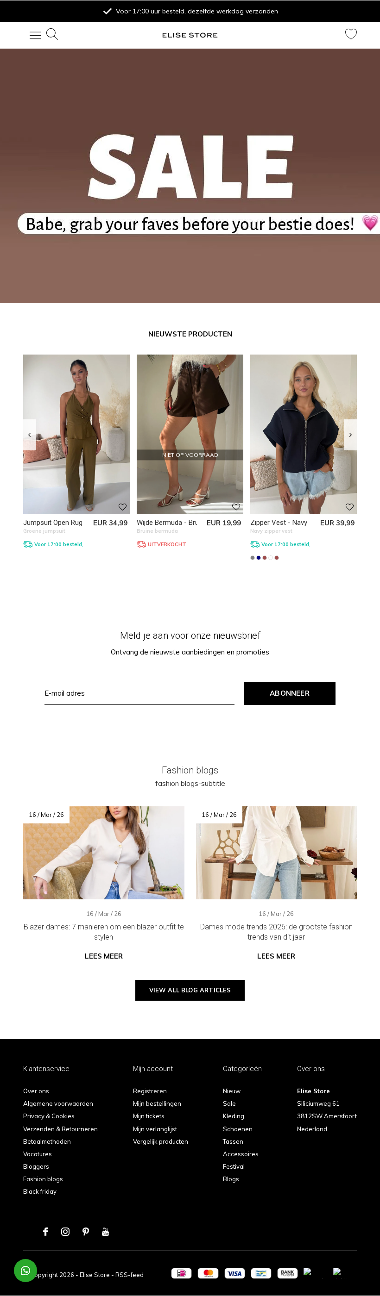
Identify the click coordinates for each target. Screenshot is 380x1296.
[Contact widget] (25, 1270)
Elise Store (95, 1274)
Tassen (233, 1141)
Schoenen (238, 1129)
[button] (30, 35)
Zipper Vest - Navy (278, 522)
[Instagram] (65, 1231)
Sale (229, 1103)
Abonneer (290, 693)
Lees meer (104, 956)
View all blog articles (190, 990)
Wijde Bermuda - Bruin (170, 522)
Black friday (40, 1191)
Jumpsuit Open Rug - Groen (65, 522)
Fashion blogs (43, 1179)
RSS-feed (129, 1274)
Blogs (231, 1179)
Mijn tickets (149, 1116)
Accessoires (241, 1154)
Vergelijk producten (160, 1141)
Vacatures (37, 1154)
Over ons (36, 1091)
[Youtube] (105, 1231)
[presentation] (29, 435)
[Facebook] (45, 1231)
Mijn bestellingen (157, 1103)
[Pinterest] (85, 1231)
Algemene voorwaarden (58, 1103)
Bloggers (36, 1166)
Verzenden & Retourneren (60, 1129)
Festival (234, 1166)
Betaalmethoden (47, 1141)
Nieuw (232, 1091)
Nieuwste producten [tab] (190, 334)
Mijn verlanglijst (155, 1129)
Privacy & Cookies (49, 1116)
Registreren (150, 1091)
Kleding (233, 1116)
